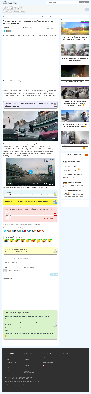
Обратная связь (28, 353)
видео (38, 224)
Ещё (86, 155)
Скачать (6, 81)
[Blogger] (35, 231)
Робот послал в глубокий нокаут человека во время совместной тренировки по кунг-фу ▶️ (75, 103)
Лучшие (13, 262)
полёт (21, 224)
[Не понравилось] (52, 28)
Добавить (54, 274)
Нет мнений (7, 259)
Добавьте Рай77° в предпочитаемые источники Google (26, 201)
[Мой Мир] (23, 231)
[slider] (21, 184)
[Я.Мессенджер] (4, 31)
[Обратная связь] (43, 2)
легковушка (29, 224)
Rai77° (8, 27)
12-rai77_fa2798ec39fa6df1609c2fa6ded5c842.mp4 (28, 187)
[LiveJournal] (33, 231)
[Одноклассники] (8, 31)
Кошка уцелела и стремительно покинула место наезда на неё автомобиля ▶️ (71, 168)
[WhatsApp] (20, 231)
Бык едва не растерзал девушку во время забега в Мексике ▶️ (72, 192)
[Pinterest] (25, 231)
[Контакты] (39, 2)
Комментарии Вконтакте (21, 258)
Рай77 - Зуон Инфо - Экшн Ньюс (12, 384)
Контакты (26, 359)
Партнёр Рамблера (47, 362)
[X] (15, 231)
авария (17, 224)
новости (34, 224)
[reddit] (40, 231)
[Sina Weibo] (43, 231)
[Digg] (38, 231)
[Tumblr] (28, 231)
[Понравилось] (48, 28)
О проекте (26, 365)
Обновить (86, 21)
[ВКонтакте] (6, 31)
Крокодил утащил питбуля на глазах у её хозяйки (71, 160)
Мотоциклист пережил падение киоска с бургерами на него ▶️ (72, 182)
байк (24, 224)
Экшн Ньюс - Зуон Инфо (13, 212)
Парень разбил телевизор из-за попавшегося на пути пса (72, 175)
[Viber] (18, 231)
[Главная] (3, 16)
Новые (5, 262)
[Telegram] (10, 31)
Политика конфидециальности (29, 372)
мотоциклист (12, 224)
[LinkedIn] (30, 231)
